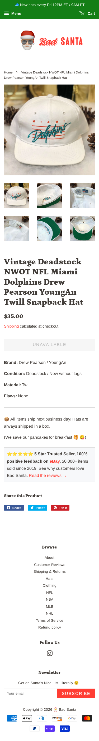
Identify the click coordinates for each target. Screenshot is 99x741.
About (49, 558)
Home (8, 72)
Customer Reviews (49, 565)
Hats (49, 579)
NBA (49, 599)
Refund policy (49, 627)
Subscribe (76, 693)
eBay (55, 461)
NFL (49, 593)
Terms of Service (49, 621)
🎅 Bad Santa (64, 710)
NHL (49, 613)
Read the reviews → (48, 475)
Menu (15, 13)
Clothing (49, 585)
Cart (91, 13)
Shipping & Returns (50, 572)
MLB (49, 607)
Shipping (11, 326)
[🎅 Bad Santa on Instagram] (50, 654)
